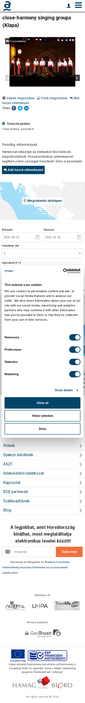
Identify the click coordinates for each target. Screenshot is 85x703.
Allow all (42, 402)
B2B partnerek (15, 491)
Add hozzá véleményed (25, 170)
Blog (7, 510)
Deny (42, 428)
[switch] (74, 349)
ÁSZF (8, 464)
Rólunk (9, 445)
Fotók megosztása (54, 98)
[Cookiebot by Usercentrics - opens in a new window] (63, 271)
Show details (64, 390)
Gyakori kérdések (18, 455)
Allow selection (42, 415)
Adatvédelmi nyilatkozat (23, 473)
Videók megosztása (20, 98)
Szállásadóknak (16, 501)
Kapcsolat (11, 482)
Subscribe (69, 552)
